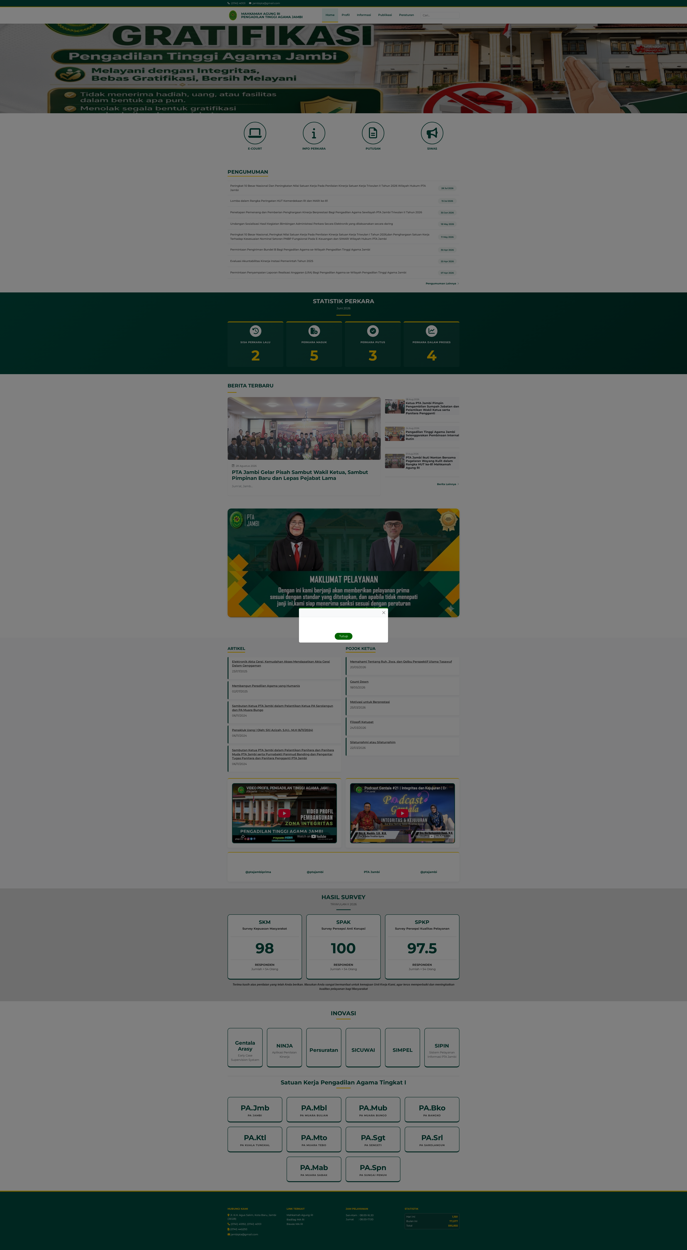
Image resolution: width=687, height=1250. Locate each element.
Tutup (343, 636)
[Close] (384, 613)
